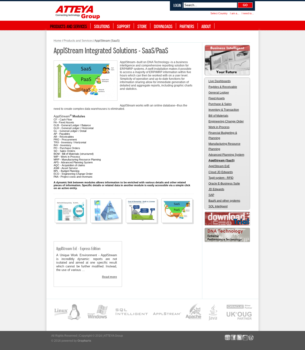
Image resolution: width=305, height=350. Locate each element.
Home (57, 40)
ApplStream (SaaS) (221, 160)
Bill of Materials (218, 115)
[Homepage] (78, 11)
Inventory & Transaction (223, 109)
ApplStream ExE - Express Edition (78, 248)
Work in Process (218, 127)
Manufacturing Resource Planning (224, 146)
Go (245, 5)
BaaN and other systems (224, 200)
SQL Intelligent (218, 206)
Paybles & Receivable (222, 87)
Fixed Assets (216, 98)
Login (177, 5)
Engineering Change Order (226, 121)
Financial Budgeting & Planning (222, 135)
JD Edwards (216, 189)
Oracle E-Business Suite (224, 183)
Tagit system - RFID (221, 178)
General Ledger (218, 92)
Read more (109, 277)
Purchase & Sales (220, 104)
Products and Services (78, 40)
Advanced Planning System (226, 154)
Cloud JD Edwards (220, 172)
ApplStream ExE (219, 166)
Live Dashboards (219, 81)
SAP (211, 195)
